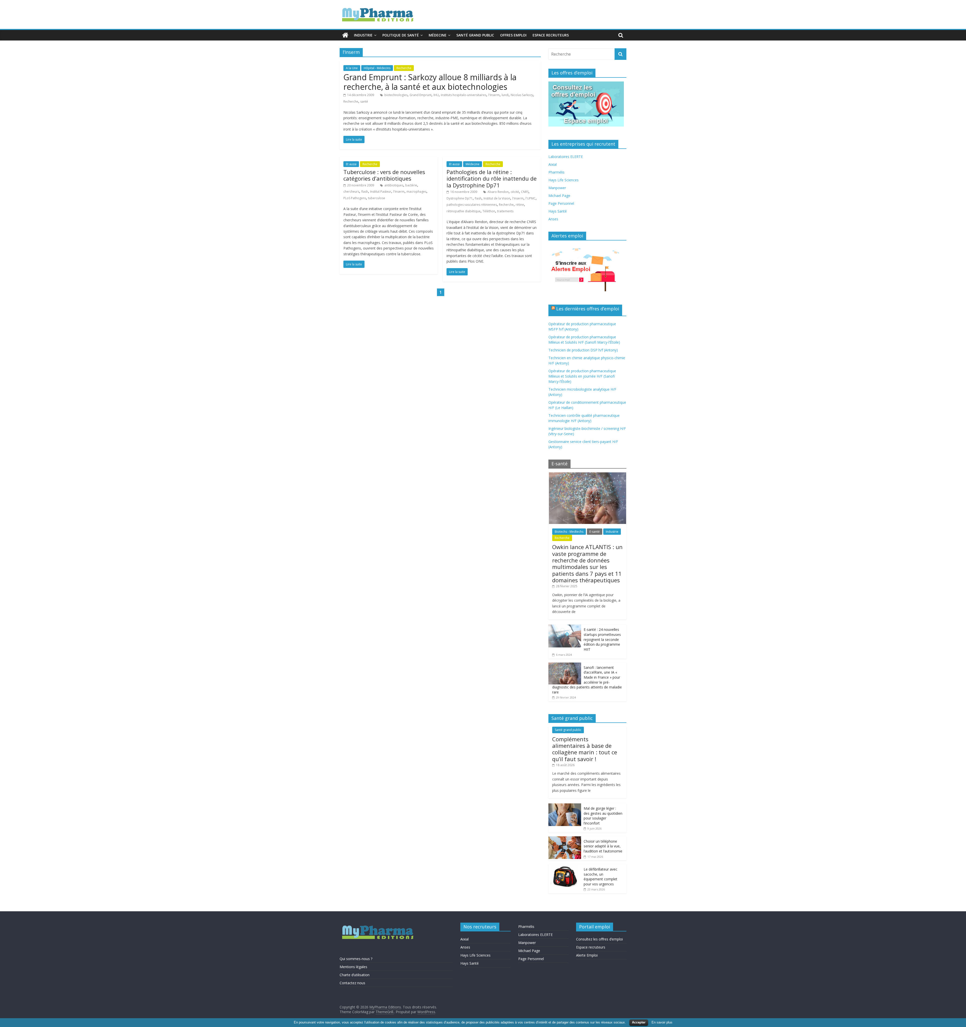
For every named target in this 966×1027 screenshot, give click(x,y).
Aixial (552, 164)
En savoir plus (662, 1022)
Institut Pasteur (380, 191)
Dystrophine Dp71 (460, 198)
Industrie (363, 35)
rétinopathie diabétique (463, 211)
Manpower (557, 187)
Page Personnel (561, 203)
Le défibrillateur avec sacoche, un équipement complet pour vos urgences (600, 876)
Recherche (403, 68)
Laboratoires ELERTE (565, 156)
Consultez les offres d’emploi (599, 939)
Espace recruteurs (551, 35)
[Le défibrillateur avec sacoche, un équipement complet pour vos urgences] (564, 867)
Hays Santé (557, 211)
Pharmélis (556, 172)
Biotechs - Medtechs (569, 531)
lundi (505, 95)
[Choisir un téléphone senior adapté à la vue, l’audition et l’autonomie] (564, 839)
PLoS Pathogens (354, 198)
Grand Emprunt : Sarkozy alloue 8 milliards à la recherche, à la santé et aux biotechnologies (429, 82)
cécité (515, 192)
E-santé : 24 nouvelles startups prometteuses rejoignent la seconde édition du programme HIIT (602, 639)
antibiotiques (393, 185)
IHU (436, 95)
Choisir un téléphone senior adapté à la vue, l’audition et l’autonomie (603, 846)
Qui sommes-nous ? (356, 958)
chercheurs (351, 191)
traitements (505, 211)
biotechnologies (396, 95)
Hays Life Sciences (563, 180)
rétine (520, 204)
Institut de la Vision (497, 198)
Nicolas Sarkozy (522, 95)
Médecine (438, 35)
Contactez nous (352, 982)
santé (364, 101)
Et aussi (351, 164)
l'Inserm (494, 95)
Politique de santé (400, 35)
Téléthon (488, 211)
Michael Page (559, 195)
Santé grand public (475, 35)
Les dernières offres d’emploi (587, 309)
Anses (553, 219)
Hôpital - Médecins (377, 68)
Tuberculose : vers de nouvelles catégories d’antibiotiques (384, 175)
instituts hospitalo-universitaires (463, 95)
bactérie (411, 185)
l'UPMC (531, 198)
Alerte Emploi (587, 955)
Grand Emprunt (420, 95)
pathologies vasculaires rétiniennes (472, 204)
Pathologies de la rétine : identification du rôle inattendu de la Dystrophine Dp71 (492, 178)
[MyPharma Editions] (345, 35)
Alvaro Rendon (498, 192)
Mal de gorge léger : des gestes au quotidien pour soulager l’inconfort (603, 816)
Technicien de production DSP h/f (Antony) (583, 350)
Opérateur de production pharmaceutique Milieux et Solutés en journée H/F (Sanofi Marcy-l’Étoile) (582, 376)
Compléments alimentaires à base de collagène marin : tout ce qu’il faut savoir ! (584, 749)
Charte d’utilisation (355, 974)
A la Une (352, 68)
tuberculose (376, 198)
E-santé (594, 531)
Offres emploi (513, 35)
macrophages (416, 191)
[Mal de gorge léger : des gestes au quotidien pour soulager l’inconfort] (564, 806)
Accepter (639, 1022)
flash (364, 191)
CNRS (525, 192)
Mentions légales (353, 966)
